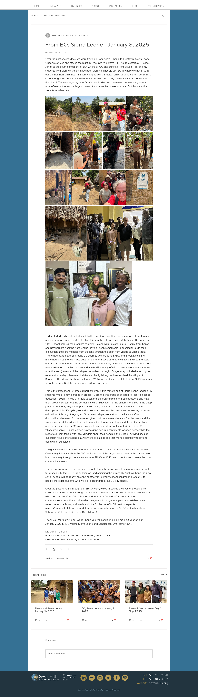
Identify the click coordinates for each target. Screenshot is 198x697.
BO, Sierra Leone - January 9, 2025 (98, 610)
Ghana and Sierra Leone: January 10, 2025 (48, 610)
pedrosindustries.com (111, 690)
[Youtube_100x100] (125, 678)
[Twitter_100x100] (108, 678)
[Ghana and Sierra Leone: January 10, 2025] (52, 591)
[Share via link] (68, 549)
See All (164, 574)
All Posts (35, 15)
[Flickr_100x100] (92, 678)
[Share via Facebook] (46, 549)
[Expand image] (58, 113)
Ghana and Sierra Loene (55, 15)
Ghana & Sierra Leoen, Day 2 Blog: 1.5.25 (145, 610)
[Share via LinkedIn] (61, 549)
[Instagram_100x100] (100, 678)
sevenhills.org (158, 683)
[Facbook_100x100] (116, 678)
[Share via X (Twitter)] (53, 549)
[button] (76, 5)
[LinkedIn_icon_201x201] (83, 678)
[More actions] (151, 35)
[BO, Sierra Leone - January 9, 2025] (99, 591)
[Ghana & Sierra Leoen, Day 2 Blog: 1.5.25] (146, 591)
